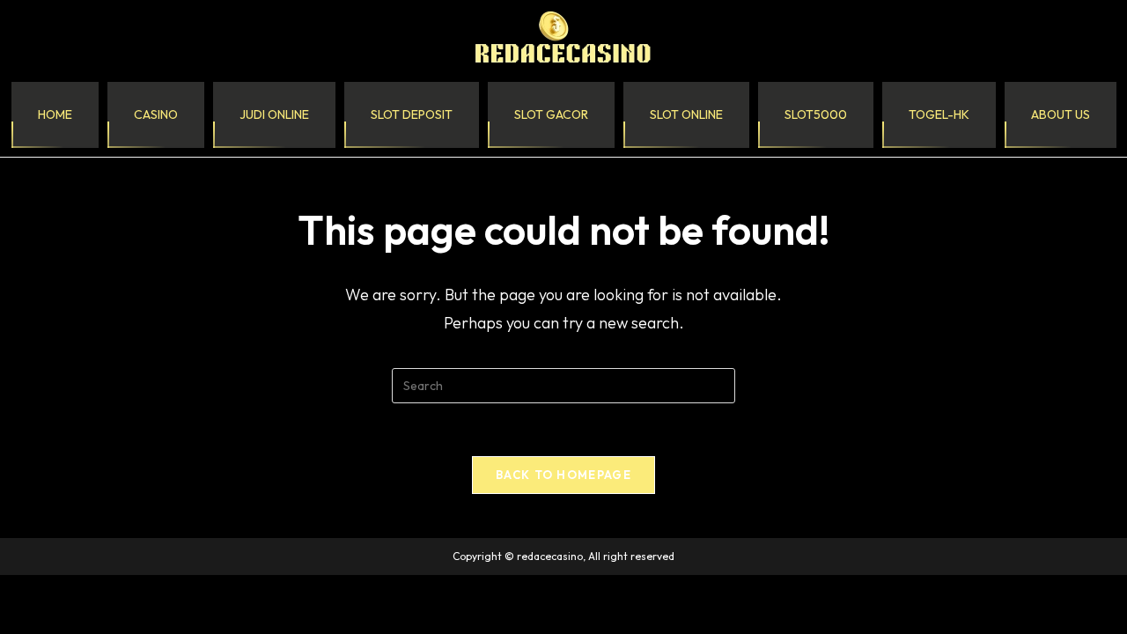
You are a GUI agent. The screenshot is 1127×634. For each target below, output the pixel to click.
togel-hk (939, 114)
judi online (274, 114)
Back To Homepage (563, 475)
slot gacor (551, 114)
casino (156, 114)
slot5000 (815, 114)
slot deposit (412, 114)
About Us (1060, 114)
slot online (686, 114)
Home (55, 114)
